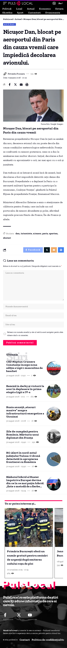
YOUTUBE (32, 619)
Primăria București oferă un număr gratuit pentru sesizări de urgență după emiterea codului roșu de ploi (27, 557)
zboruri (7, 238)
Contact (24, 639)
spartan (53, 233)
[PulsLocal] (20, 3)
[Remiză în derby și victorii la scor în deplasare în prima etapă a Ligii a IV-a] (54, 391)
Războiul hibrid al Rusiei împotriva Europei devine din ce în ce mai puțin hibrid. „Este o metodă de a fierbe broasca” (25, 482)
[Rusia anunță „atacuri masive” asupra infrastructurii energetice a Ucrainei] (54, 414)
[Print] (27, 84)
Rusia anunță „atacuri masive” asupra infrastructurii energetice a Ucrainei (25, 412)
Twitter (21, 619)
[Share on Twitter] (15, 84)
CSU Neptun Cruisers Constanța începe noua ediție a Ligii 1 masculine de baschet (24, 366)
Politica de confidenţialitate (49, 639)
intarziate (26, 233)
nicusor (37, 233)
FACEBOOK (8, 619)
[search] (54, 3)
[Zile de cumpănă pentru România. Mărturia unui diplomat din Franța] (54, 436)
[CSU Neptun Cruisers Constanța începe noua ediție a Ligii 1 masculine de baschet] (54, 368)
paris (45, 233)
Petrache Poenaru (16, 74)
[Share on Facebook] (9, 84)
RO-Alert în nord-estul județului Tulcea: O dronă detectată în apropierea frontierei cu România (23, 457)
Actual (9, 24)
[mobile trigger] (5, 3)
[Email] (21, 84)
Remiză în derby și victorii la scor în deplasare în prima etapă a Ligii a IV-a (25, 389)
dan (17, 233)
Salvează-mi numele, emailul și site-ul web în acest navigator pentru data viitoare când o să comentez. (35, 333)
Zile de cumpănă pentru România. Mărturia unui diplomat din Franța (22, 434)
